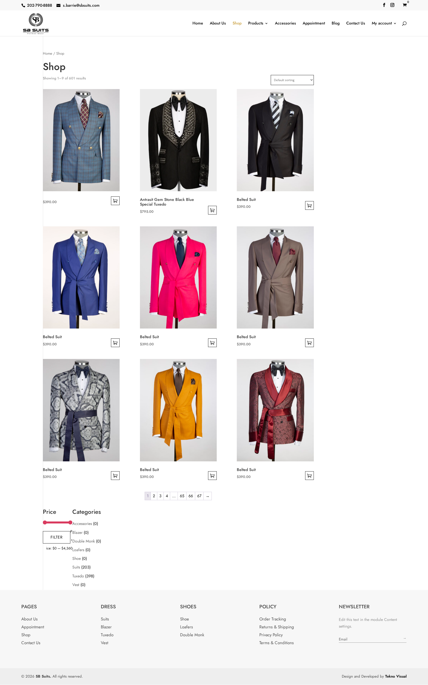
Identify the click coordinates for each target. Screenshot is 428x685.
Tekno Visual (396, 676)
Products (255, 24)
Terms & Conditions (276, 643)
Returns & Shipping (276, 627)
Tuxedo (78, 576)
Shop (237, 24)
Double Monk (83, 541)
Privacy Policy (271, 635)
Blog (336, 24)
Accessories (285, 24)
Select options (115, 200)
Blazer (77, 532)
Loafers (78, 550)
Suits (76, 567)
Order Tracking (272, 619)
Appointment (314, 24)
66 (190, 496)
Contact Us (355, 24)
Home (197, 24)
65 (182, 496)
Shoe (76, 558)
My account (382, 24)
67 (199, 496)
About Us (218, 24)
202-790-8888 (39, 5)
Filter (57, 537)
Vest (75, 585)
